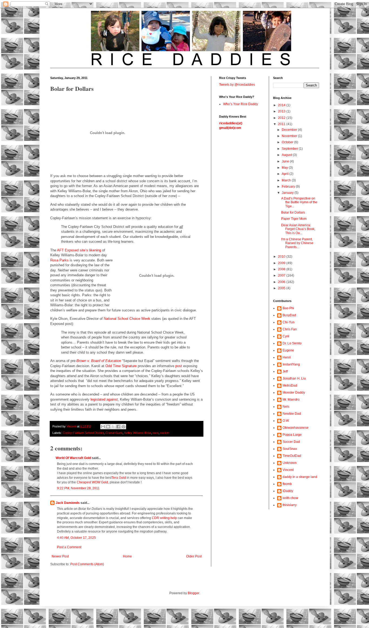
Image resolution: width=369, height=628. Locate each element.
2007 (282, 275)
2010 (282, 256)
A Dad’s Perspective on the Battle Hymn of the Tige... (299, 202)
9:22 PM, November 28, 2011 (78, 488)
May (285, 168)
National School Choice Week (127, 319)
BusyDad (289, 315)
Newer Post (60, 556)
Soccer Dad (291, 442)
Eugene (288, 350)
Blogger (193, 593)
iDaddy (288, 491)
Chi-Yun (288, 322)
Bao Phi (288, 308)
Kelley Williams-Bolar (137, 432)
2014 (282, 105)
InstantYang (291, 364)
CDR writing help (164, 518)
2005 (282, 288)
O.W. (286, 421)
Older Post (194, 556)
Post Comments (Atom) (87, 564)
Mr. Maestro (291, 399)
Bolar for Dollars (293, 212)
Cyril (286, 336)
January (288, 193)
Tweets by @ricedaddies (237, 85)
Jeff (285, 371)
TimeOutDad (292, 456)
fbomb (287, 484)
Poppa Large (292, 435)
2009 (282, 263)
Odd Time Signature (121, 366)
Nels (286, 406)
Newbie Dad (292, 414)
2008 (282, 269)
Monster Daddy (294, 392)
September (290, 149)
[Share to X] (113, 426)
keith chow (290, 498)
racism (164, 432)
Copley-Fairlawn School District (83, 432)
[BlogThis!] (108, 426)
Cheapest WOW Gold (92, 482)
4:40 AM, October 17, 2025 (76, 538)
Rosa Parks (59, 260)
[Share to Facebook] (118, 426)
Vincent (288, 470)
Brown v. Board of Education (98, 361)
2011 (282, 124)
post (178, 366)
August (287, 155)
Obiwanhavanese (295, 428)
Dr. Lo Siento (292, 343)
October (288, 142)
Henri (287, 357)
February (289, 186)
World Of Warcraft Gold (73, 458)
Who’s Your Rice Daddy (240, 104)
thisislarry (290, 505)
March (287, 180)
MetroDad (290, 385)
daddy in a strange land (300, 477)
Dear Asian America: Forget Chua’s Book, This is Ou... (298, 229)
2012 (282, 118)
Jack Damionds (68, 503)
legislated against (104, 399)
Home (127, 556)
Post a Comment (69, 547)
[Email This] (103, 426)
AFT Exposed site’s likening (79, 250)
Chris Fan (290, 329)
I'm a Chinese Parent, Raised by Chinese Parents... (297, 243)
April (285, 174)
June (286, 161)
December (290, 130)
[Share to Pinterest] (123, 426)
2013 (282, 111)
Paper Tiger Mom (294, 219)
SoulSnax (290, 449)
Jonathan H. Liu (294, 378)
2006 (282, 282)
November (290, 136)
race (156, 432)
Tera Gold (119, 478)
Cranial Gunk (114, 432)
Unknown (290, 463)
